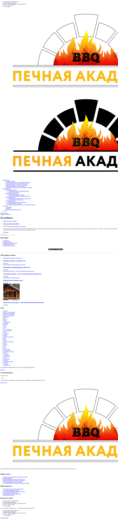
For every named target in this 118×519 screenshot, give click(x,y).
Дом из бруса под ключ (14, 192)
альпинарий (5, 317)
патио (4, 347)
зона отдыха (6, 333)
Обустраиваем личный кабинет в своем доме (16, 267)
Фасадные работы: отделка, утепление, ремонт (17, 183)
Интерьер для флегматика (9, 314)
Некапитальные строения (12, 193)
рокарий (5, 352)
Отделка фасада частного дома (16, 199)
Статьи (5, 210)
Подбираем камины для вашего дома (14, 260)
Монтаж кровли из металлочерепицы (17, 202)
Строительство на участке (9, 245)
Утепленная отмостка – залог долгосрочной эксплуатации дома (22, 274)
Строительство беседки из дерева (16, 194)
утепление (5, 363)
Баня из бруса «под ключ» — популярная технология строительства (23, 302)
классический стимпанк (8, 341)
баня (4, 318)
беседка (5, 320)
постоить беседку (7, 350)
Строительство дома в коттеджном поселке (19, 191)
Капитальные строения (11, 189)
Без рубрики (23, 226)
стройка (5, 357)
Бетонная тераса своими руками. (13, 280)
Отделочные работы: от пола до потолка (15, 186)
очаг (4, 346)
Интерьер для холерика (8, 315)
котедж (4, 342)
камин (4, 338)
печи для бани (6, 349)
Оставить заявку (4, 213)
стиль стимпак (6, 356)
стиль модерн (6, 355)
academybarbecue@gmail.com (10, 2)
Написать (3, 369)
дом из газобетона (7, 329)
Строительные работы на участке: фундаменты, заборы (19, 187)
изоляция (5, 334)
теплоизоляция (6, 359)
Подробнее (5, 232)
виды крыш (5, 323)
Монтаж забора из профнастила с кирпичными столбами (22, 204)
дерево (4, 326)
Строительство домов (8, 244)
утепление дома (6, 365)
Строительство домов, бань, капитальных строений (18, 182)
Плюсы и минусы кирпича (11, 224)
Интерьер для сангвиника (9, 313)
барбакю (5, 319)
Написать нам (4, 382)
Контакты (8, 208)
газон (4, 325)
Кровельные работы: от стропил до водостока (16, 185)
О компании (9, 207)
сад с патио (5, 354)
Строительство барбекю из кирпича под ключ (19, 196)
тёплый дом (6, 362)
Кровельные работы (10, 201)
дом (4, 328)
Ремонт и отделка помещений (10, 243)
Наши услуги (6, 180)
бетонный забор (6, 322)
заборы (4, 331)
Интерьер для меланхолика (9, 312)
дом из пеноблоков (7, 330)
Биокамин (5, 310)
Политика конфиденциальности (13, 209)
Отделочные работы (10, 197)
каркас (4, 339)
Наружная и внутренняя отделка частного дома (20, 198)
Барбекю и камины (10, 181)
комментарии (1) (16, 226)
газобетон (5, 324)
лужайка (5, 344)
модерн (5, 345)
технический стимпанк (8, 361)
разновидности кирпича (8, 351)
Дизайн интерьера (7, 241)
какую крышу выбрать (8, 336)
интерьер (5, 335)
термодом (5, 360)
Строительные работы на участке (14, 203)
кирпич (4, 340)
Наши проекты (6, 188)
